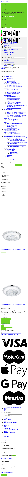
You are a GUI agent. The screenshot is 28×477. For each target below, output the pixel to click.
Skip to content (4, 1)
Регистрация (4, 475)
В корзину (3, 252)
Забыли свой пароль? (7, 458)
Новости (6, 408)
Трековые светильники (13, 85)
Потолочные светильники (14, 103)
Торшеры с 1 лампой (12, 119)
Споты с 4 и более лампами (14, 123)
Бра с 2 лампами (11, 82)
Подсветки (7, 48)
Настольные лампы (9, 43)
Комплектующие (8, 76)
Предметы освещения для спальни (16, 145)
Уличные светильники (10, 132)
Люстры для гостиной (16, 139)
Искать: (9, 57)
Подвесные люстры (12, 89)
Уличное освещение (10, 52)
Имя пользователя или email (9, 448)
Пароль (3, 452)
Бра (5, 79)
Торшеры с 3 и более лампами (15, 121)
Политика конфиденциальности (12, 407)
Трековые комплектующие (14, 86)
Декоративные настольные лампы (16, 115)
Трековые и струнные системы (12, 83)
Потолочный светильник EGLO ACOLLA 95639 (13, 249)
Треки (5, 50)
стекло (4, 191)
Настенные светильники (13, 98)
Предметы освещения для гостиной (17, 138)
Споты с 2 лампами (12, 125)
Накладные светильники (14, 108)
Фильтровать (18, 165)
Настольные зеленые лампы (15, 116)
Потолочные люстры (12, 91)
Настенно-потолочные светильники (17, 105)
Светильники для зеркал (13, 96)
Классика (9, 155)
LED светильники (11, 106)
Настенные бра (8, 109)
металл (4, 188)
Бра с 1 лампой (11, 81)
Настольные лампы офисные (15, 113)
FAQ (5, 410)
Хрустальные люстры (13, 93)
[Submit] (4, 49)
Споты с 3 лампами (12, 128)
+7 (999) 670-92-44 (9, 16)
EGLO (3, 168)
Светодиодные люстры (13, 92)
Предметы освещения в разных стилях (15, 148)
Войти (13, 455)
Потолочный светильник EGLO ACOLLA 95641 (13, 304)
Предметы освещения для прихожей (17, 142)
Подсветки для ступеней (10, 130)
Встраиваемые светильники (14, 101)
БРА (5, 40)
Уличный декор (14, 153)
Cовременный (11, 149)
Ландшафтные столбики (13, 133)
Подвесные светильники (14, 102)
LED (3, 195)
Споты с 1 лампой (12, 126)
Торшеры (6, 45)
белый (4, 176)
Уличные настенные (12, 135)
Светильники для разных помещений (14, 136)
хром (3, 172)
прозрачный (5, 179)
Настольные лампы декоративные (16, 112)
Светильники (7, 95)
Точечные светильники (10, 42)
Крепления (10, 78)
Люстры (6, 38)
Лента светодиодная (12, 49)
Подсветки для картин (13, 99)
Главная (3, 67)
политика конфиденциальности (10, 471)
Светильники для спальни (17, 146)
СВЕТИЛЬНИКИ (8, 39)
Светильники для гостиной (17, 140)
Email (2, 464)
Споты (5, 46)
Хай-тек (9, 158)
